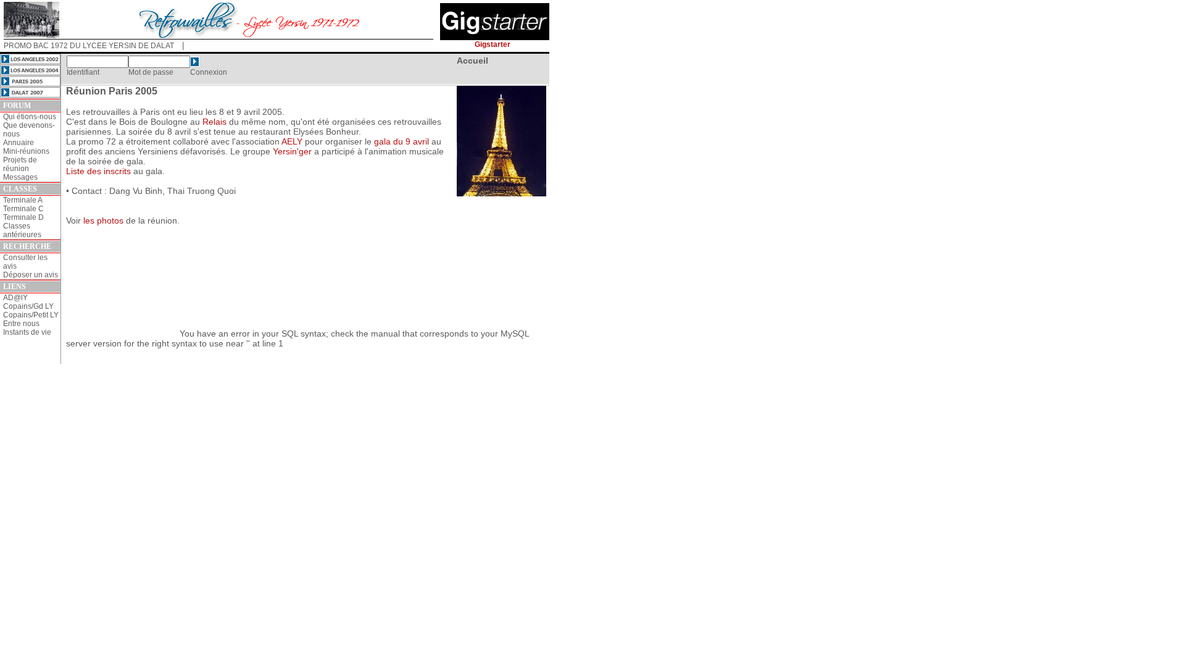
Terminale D (23, 217)
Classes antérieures (22, 230)
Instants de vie (27, 332)
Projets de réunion (20, 164)
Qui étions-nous (29, 116)
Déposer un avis (30, 275)
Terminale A (23, 200)
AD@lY (15, 297)
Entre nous (21, 323)
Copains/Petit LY (31, 315)
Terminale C (23, 208)
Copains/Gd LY (28, 306)
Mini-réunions (26, 151)
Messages (20, 177)
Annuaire (18, 142)
